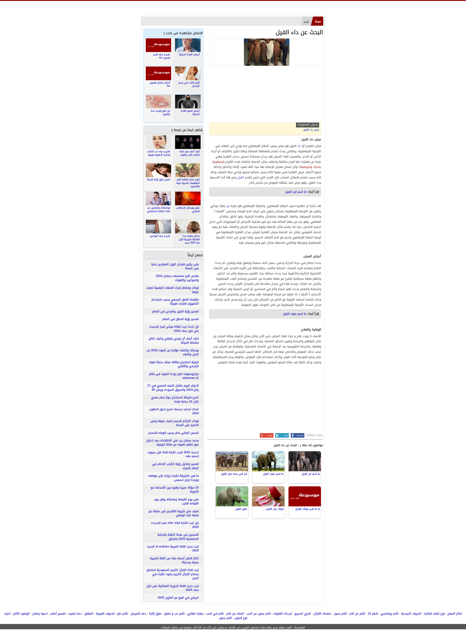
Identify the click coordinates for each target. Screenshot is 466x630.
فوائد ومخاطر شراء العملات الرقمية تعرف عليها (172, 290)
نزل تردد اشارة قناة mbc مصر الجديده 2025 (175, 525)
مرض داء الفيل (311, 130)
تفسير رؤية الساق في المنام (180, 319)
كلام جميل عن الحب (259, 613)
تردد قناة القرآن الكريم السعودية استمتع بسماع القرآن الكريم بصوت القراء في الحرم (173, 574)
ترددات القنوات (282, 613)
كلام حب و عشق (174, 613)
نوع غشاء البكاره (434, 613)
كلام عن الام (357, 613)
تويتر (286, 435)
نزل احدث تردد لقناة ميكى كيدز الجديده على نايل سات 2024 (174, 329)
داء (299, 146)
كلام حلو (122, 613)
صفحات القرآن (322, 613)
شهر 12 (373, 613)
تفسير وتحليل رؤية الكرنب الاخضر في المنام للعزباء (175, 466)
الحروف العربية (105, 613)
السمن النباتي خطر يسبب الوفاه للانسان (173, 433)
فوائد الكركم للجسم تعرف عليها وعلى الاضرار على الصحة (174, 423)
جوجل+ (270, 435)
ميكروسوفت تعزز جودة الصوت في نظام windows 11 (174, 376)
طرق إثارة (155, 613)
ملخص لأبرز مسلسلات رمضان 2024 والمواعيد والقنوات (177, 278)
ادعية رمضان (40, 613)
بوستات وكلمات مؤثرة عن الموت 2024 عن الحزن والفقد (173, 352)
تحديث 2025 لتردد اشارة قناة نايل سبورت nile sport (173, 454)
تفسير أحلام (58, 613)
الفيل (240, 177)
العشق (88, 613)
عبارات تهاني (195, 613)
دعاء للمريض (138, 613)
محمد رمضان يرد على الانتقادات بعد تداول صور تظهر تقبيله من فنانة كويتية (172, 443)
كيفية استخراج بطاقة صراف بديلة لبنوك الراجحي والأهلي (174, 364)
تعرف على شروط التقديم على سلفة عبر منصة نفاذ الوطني (174, 513)
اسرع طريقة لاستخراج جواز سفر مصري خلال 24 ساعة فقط (175, 399)
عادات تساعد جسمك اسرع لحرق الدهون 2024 (174, 411)
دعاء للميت (75, 613)
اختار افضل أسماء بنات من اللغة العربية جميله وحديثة (174, 560)
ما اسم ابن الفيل (296, 192)
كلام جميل (340, 613)
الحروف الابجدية (411, 613)
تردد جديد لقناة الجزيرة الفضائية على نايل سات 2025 (172, 588)
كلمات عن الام (235, 613)
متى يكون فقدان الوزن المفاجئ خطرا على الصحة (175, 266)
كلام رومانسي (389, 613)
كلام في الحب (215, 613)
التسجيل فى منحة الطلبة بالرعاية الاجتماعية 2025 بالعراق (178, 537)
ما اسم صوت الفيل (295, 314)
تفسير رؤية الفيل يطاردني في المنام (175, 311)
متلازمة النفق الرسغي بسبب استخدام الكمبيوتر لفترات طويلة (175, 302)
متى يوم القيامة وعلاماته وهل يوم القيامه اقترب (176, 501)
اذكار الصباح (454, 613)
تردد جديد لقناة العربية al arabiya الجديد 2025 (173, 549)
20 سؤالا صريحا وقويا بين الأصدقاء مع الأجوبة (175, 490)
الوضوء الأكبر (21, 613)
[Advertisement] (265, 95)
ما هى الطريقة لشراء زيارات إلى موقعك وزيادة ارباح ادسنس (173, 478)
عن (228, 206)
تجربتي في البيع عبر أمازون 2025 (178, 598)
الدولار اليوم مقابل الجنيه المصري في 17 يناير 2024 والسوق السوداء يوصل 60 (173, 388)
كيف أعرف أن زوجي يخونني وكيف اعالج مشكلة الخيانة (174, 341)
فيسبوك (299, 435)
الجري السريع (303, 613)
